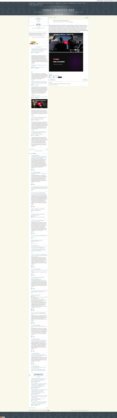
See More (32, 167)
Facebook (56, 77)
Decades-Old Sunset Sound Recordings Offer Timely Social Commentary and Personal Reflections (39, 118)
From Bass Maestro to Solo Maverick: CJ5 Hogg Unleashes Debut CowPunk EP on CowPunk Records (39, 340)
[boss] (51, 23)
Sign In (101, 0)
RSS (29, 375)
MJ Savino (35, 67)
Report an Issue (78, 410)
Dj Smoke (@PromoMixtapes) (35, 214)
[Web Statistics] (2, 417)
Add (87, 17)
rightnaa (32, 235)
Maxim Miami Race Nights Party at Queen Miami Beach (39, 297)
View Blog (71, 21)
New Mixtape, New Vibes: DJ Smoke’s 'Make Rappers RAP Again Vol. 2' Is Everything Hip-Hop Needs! (39, 402)
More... (38, 374)
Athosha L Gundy (33, 240)
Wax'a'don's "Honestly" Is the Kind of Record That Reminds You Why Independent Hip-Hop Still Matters (39, 82)
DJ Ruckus (33, 307)
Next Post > (85, 79)
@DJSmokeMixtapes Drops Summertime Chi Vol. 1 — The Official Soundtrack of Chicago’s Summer (39, 379)
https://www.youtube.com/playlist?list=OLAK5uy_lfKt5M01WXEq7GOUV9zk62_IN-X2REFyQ (38, 280)
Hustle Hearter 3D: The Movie (35, 95)
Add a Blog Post (32, 149)
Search (115, 0)
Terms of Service (85, 410)
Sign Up (98, 0)
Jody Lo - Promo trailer (34, 278)
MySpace (51, 77)
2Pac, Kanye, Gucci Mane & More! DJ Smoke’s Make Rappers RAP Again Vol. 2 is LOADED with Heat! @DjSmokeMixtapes (39, 396)
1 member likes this (56, 75)
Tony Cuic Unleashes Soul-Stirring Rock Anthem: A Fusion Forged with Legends (38, 368)
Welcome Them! (34, 243)
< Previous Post (52, 79)
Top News (30, 153)
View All (47, 149)
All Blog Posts (51, 17)
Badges (72, 410)
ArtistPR (35, 119)
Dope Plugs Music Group (35, 220)
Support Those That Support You (36, 254)
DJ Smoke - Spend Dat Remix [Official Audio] (38, 217)
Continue (32, 63)
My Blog (55, 17)
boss (57, 21)
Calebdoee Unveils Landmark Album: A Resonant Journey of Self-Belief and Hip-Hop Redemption (38, 370)
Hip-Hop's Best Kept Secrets (37, 83)
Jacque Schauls (39, 410)
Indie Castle (33, 325)
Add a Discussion (32, 407)
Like (51, 75)
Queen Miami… (39, 307)
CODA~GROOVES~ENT (58, 10)
